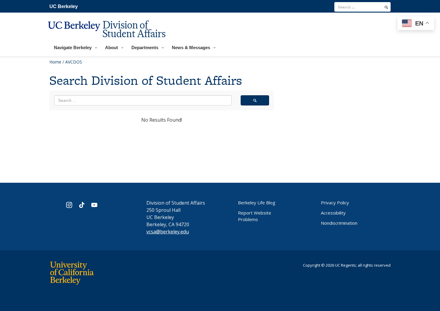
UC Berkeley (63, 6)
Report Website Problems (254, 216)
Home (55, 62)
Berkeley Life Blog (256, 203)
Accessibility (333, 213)
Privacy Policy (335, 203)
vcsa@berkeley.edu (167, 231)
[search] (386, 7)
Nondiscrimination (339, 223)
